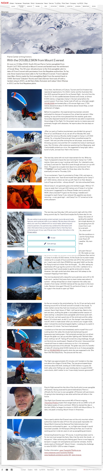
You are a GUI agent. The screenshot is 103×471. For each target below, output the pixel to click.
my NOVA (42, 469)
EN (84, 469)
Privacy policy (32, 232)
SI (96, 469)
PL (98, 469)
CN (100, 469)
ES (94, 469)
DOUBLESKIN (49, 103)
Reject (53, 250)
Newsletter (50, 469)
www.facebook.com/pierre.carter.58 (57, 455)
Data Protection (72, 469)
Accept (52, 238)
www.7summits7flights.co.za (70, 450)
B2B (36, 469)
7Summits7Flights (51, 403)
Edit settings (51, 244)
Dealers (30, 469)
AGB (57, 469)
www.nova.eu (76, 455)
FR (89, 469)
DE (87, 469)
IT (91, 469)
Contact (23, 469)
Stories (4, 11)
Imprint (63, 469)
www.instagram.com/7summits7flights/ (58, 452)
